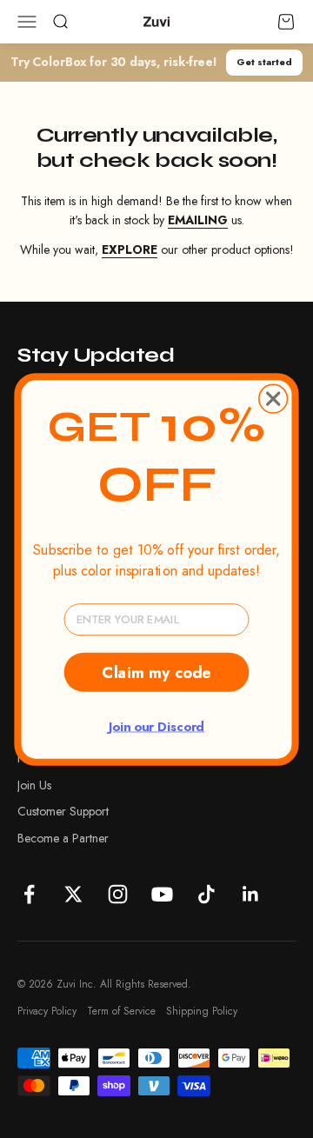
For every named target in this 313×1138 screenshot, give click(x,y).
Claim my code (156, 672)
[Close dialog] (273, 398)
